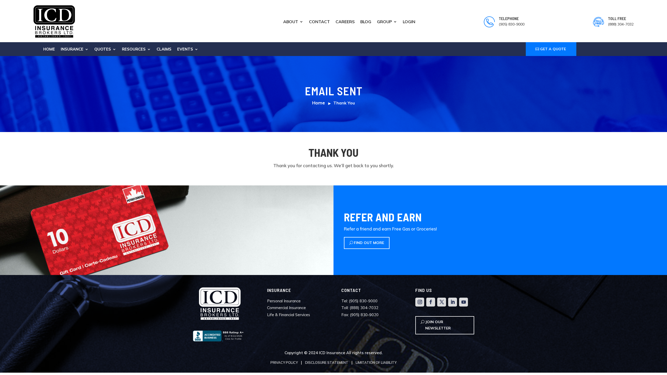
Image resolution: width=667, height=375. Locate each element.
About (290, 22)
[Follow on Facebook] (430, 302)
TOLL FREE (617, 18)
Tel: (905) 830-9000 (359, 300)
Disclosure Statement (326, 362)
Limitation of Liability (376, 362)
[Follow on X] (441, 302)
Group (384, 22)
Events (185, 49)
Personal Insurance (284, 300)
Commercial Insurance (286, 307)
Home (49, 49)
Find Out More (369, 242)
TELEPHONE (509, 18)
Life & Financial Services (288, 314)
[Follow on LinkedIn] (452, 302)
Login (409, 22)
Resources (134, 49)
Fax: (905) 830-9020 (360, 314)
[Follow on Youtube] (463, 302)
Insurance (72, 49)
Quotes (102, 49)
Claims (164, 49)
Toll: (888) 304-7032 (359, 307)
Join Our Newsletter (438, 325)
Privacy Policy (284, 362)
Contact (319, 22)
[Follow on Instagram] (419, 302)
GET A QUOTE (553, 49)
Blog (365, 22)
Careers (345, 22)
